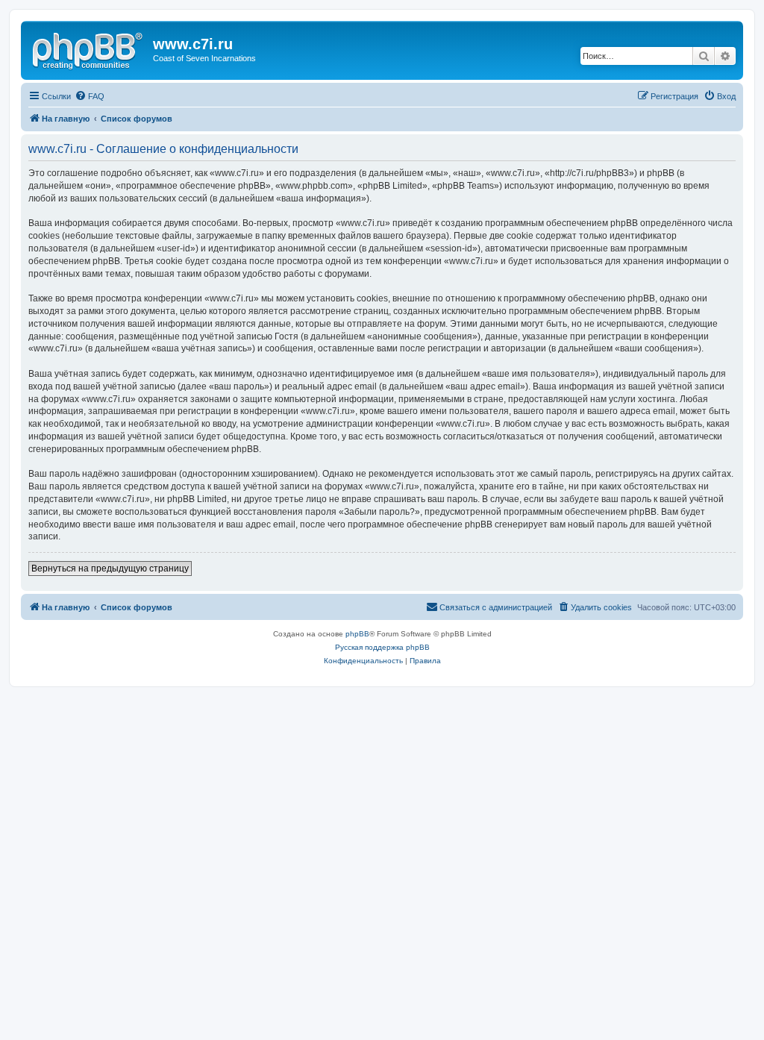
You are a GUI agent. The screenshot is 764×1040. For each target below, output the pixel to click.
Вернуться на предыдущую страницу (110, 568)
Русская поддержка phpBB (382, 647)
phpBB (357, 634)
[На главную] (89, 48)
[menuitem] (89, 96)
